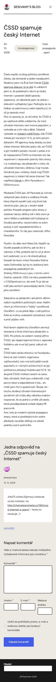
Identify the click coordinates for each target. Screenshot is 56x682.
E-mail (25, 600)
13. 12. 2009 (9, 483)
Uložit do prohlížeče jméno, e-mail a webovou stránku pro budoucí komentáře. (27, 626)
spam (47, 52)
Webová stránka (42, 602)
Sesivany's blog (27, 7)
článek (18, 180)
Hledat (8, 664)
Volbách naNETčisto (28, 133)
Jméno (8, 600)
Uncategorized (26, 48)
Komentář (10, 563)
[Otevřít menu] (50, 7)
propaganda (48, 48)
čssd (44, 44)
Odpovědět (9, 528)
